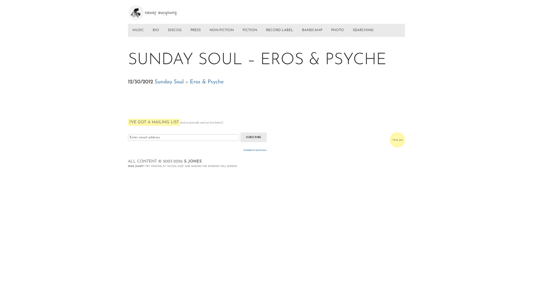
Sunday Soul (169, 82)
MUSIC (138, 30)
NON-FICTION (222, 30)
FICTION (250, 30)
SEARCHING (363, 30)
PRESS (195, 30)
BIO (156, 30)
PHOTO (337, 30)
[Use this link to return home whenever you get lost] (160, 10)
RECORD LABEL (279, 30)
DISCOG (175, 30)
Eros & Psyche (207, 82)
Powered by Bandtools (255, 150)
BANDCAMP (312, 30)
